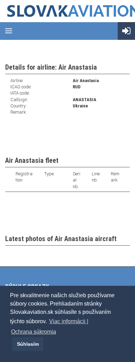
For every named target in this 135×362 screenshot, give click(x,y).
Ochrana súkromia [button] (33, 332)
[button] (11, 344)
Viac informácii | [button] (68, 321)
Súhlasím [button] (28, 344)
